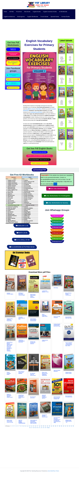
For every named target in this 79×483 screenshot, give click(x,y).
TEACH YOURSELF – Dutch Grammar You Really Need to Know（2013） (68, 344)
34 (71, 426)
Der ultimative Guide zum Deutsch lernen (33, 374)
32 (67, 426)
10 (23, 426)
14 (31, 426)
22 (47, 426)
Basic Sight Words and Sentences (70, 80)
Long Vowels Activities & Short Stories (62, 123)
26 (55, 426)
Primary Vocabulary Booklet (9, 373)
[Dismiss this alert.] (55, 184)
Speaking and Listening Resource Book (44, 416)
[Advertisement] (39, 28)
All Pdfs (11, 12)
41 (39, 427)
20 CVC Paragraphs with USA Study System (62, 80)
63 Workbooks (63, 12)
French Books (44, 17)
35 (73, 426)
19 (41, 426)
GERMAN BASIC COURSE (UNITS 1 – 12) (68, 421)
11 (25, 426)
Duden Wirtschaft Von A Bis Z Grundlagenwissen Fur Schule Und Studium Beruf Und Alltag (57, 420)
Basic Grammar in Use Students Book (68, 396)
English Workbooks (32, 17)
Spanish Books (55, 17)
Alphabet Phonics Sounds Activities (68, 373)
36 (29, 427)
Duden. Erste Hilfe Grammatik (57, 317)
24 (51, 426)
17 (37, 426)
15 (33, 426)
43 (43, 427)
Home (5, 12)
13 (29, 426)
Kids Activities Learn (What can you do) (70, 145)
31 (65, 426)
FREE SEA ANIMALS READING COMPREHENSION (22, 422)
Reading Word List (61, 144)
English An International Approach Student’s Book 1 (10, 396)
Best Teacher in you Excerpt (33, 397)
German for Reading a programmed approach (44, 397)
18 (39, 426)
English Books (37, 12)
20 (43, 426)
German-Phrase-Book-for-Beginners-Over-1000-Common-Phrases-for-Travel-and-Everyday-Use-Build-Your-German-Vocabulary (10, 346)
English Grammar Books (50, 12)
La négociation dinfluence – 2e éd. (45, 291)
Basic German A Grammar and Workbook (21, 372)
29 (61, 426)
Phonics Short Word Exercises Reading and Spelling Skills (45, 374)
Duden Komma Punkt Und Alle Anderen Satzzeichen (32, 296)
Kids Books (27, 12)
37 (31, 427)
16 (35, 426)
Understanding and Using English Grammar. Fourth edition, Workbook (33, 422)
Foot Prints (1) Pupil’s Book (70, 58)
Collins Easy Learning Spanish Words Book (22, 341)
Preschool (19, 12)
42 (41, 427)
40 (37, 427)
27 (57, 426)
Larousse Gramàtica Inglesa (10, 294)
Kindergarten (21, 17)
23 (49, 426)
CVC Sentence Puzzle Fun (70, 102)
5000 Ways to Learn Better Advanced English (22, 294)
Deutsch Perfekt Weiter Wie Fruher (68, 318)
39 (35, 427)
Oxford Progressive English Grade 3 (45, 315)
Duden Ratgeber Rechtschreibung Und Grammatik (33, 319)
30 (63, 426)
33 (69, 426)
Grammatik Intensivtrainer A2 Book (22, 318)
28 (59, 426)
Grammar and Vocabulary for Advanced (32, 342)
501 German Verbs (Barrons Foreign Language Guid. (57, 397)
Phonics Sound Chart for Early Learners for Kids (10, 421)
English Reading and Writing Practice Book (9, 319)
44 (45, 427)
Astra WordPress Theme (53, 471)
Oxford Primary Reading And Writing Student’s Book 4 (22, 397)
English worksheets (9, 17)
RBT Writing (56, 287)
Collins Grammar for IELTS (45, 341)
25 (53, 426)
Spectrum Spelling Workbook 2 (57, 371)
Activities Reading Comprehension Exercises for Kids (57, 325)
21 (45, 426)
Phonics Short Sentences (70, 121)
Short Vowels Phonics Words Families (61, 102)
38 (33, 427)
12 (27, 426)
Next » (48, 427)
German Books (65, 17)
